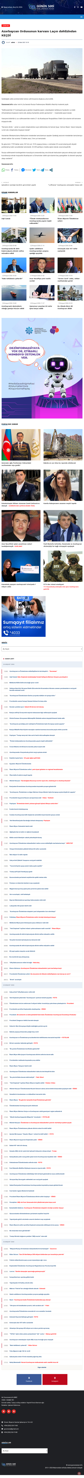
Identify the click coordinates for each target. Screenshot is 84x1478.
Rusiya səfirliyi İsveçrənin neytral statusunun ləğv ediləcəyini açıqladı (33, 712)
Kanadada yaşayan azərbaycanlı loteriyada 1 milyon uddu (19, 585)
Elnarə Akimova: (36, 968)
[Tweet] (36, 170)
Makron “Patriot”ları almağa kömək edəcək (27, 1288)
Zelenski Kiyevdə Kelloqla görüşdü (23, 1317)
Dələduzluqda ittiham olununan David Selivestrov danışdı (21, 505)
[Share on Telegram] (44, 170)
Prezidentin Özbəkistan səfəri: (40, 974)
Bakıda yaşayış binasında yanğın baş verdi (24, 1032)
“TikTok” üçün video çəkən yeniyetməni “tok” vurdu (33, 1334)
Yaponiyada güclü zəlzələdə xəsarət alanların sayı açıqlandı (30, 1219)
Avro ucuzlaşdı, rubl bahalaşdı (20, 894)
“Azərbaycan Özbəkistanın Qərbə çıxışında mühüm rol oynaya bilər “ (32, 695)
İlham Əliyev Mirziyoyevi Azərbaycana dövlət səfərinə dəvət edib (31, 1054)
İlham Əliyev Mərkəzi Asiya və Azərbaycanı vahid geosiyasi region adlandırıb (36, 1111)
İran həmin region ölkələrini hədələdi (22, 1191)
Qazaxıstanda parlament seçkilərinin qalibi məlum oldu (28, 877)
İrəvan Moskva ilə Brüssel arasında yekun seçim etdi (27, 747)
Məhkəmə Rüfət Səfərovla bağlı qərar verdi (24, 682)
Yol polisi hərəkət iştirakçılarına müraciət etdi (24, 940)
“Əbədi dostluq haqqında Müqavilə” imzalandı (29, 1117)
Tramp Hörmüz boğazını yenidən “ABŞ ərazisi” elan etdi (28, 1236)
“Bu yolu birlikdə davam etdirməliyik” (27, 1077)
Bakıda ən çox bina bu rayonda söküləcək (60, 463)
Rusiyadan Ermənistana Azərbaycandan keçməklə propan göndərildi (32, 786)
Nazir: (30, 1300)
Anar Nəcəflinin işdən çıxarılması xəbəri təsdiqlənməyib (17, 545)
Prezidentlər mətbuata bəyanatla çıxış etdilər (25, 1060)
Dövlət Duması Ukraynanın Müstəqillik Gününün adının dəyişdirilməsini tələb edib (37, 718)
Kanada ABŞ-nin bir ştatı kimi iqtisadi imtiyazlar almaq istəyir (33, 1151)
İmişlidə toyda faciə (24, 758)
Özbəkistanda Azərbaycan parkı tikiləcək (24, 1105)
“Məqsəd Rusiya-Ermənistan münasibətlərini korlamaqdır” (33, 1249)
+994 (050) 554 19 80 (11, 1425)
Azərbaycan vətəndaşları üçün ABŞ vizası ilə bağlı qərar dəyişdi (31, 1339)
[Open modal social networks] (51, 170)
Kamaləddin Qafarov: (36, 1208)
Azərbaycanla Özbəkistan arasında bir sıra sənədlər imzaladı (30, 1311)
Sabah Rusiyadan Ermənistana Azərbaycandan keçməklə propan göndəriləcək (36, 1185)
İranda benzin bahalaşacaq (18, 809)
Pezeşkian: (33, 1202)
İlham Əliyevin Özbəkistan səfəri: (36, 769)
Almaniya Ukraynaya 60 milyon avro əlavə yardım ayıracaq (29, 1328)
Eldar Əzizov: (37, 1254)
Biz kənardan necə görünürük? (20, 1230)
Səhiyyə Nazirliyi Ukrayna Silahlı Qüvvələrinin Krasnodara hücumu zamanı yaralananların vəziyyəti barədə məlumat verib (43, 689)
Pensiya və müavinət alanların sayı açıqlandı (25, 883)
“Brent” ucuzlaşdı (15, 979)
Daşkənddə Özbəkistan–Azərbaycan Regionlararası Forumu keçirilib (32, 1266)
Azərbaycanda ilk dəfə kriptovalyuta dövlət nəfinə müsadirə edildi (13, 251)
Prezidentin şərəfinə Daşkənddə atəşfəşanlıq (27, 1009)
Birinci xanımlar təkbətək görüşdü (24, 1043)
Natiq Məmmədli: (34, 1362)
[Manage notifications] (79, 1473)
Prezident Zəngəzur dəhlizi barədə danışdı (24, 1020)
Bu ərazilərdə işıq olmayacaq (19, 957)
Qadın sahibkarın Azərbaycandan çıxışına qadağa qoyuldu (39, 251)
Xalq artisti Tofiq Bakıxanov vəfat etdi (22, 992)
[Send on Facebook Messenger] (26, 170)
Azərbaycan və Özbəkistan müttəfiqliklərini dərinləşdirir (33, 671)
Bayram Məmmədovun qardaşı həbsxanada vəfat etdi (28, 900)
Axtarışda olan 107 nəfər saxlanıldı (21, 1322)
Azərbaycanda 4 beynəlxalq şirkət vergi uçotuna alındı (28, 752)
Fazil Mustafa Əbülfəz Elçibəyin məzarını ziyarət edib (30, 1168)
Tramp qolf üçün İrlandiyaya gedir (21, 871)
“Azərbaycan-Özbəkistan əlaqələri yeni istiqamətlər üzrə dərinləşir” (33, 911)
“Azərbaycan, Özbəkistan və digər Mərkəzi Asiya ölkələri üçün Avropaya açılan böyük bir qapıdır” (42, 792)
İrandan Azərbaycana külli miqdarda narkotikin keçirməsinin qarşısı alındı (35, 815)
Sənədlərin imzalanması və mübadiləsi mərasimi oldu (28, 1094)
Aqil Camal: (6, 219)
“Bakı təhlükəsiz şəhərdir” (12, 279)
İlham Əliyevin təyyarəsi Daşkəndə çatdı (26, 1140)
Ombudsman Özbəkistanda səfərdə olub (25, 1162)
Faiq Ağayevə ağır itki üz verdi (20, 1351)
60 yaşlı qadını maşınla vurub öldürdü (22, 951)
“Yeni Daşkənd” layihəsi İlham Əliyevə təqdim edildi (32, 1083)
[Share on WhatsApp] (5, 170)
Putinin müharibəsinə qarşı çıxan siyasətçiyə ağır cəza (28, 1260)
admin (13, 42)
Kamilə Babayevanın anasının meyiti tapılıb (60, 503)
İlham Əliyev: (30, 1100)
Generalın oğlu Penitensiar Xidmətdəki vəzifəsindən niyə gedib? (16, 464)
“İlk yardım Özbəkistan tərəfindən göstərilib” (24, 1049)
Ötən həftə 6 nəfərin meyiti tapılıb (21, 775)
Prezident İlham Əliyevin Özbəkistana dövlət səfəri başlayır (33, 1196)
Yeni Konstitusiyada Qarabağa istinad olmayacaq (30, 820)
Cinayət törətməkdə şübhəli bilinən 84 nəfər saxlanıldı (28, 849)
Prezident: (43, 1015)
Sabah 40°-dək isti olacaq (18, 1145)
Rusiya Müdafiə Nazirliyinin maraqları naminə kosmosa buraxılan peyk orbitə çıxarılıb (38, 729)
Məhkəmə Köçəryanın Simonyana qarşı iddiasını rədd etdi (29, 923)
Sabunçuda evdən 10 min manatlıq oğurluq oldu (26, 1356)
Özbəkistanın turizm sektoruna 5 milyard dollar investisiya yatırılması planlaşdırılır (42, 1003)
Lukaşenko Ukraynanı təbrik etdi (21, 906)
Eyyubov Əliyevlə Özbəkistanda (20, 764)
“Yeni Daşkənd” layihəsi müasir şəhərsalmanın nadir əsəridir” (35, 928)
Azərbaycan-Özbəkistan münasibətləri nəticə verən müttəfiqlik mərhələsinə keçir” (41, 843)
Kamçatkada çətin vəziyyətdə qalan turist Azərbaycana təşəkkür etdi (36, 1157)
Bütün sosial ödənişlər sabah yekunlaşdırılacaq (26, 837)
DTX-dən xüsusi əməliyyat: (61, 586)
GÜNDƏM (6, 25)
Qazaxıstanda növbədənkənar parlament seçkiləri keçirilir (29, 1213)
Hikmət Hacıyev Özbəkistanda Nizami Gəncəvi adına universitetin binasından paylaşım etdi (43, 1088)
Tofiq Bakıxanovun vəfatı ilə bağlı (24, 962)
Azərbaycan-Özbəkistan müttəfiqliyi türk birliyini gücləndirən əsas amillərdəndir (37, 1174)
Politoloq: (33, 917)
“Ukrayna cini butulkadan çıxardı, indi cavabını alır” (29, 1305)
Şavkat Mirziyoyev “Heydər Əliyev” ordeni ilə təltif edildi (32, 1134)
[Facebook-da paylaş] (14, 170)
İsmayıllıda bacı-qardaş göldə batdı (22, 1277)
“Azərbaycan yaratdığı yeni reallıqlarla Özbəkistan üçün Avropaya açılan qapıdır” (37, 724)
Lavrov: (27, 1271)
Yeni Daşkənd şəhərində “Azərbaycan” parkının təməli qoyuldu (33, 998)
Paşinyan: (34, 803)
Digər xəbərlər (42, 1367)
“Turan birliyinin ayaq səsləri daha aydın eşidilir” (26, 866)
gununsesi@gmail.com (11, 1429)
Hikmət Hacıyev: (39, 781)
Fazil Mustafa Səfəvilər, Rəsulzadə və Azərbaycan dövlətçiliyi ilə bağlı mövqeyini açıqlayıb (63, 545)
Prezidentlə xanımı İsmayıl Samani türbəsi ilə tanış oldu (28, 701)
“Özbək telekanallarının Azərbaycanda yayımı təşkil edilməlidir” (40, 221)
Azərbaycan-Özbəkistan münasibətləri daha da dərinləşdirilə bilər (32, 1071)
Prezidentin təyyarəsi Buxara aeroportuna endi (32, 798)
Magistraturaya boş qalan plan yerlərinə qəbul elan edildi (29, 889)
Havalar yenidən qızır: (26, 707)
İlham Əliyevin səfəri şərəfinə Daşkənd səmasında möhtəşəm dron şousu (37, 1225)
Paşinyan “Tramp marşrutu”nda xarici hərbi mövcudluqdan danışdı (32, 735)
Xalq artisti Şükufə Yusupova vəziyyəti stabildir (26, 860)
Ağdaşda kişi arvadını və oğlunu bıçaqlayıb (24, 832)
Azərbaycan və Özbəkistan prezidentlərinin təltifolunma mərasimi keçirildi (39, 1037)
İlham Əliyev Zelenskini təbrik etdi (21, 826)
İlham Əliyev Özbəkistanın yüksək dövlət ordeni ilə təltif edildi (30, 1128)
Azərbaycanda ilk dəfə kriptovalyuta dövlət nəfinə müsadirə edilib (32, 934)
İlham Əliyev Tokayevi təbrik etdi (21, 1066)
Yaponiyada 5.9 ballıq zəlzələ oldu (21, 1283)
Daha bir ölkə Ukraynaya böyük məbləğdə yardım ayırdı (28, 1026)
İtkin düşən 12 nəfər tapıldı (19, 854)
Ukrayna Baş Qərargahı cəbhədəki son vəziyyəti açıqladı (29, 1179)
